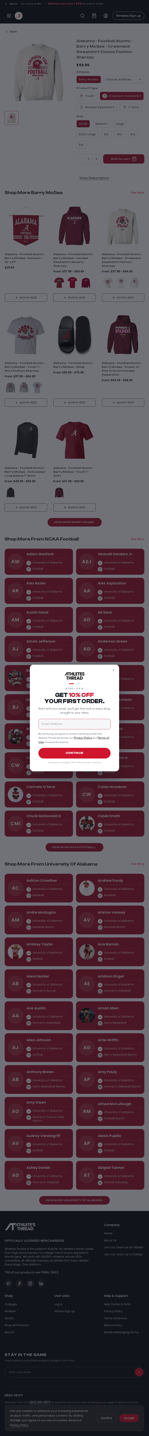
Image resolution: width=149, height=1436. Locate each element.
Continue (74, 753)
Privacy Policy (83, 738)
